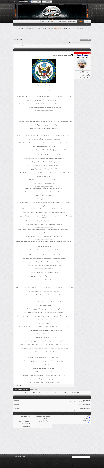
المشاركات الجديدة (86, 25)
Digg (87, 416)
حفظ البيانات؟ (27, 1)
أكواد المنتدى (27, 416)
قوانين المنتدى (26, 426)
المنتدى (80, 21)
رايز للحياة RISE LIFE (78, 28)
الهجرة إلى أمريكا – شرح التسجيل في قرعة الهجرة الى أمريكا (63, 393)
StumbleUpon (85, 420)
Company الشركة (72, 21)
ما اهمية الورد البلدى (85, 408)
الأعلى (15, 389)
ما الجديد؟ (87, 21)
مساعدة (16, 2)
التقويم (74, 25)
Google (86, 423)
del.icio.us (86, 418)
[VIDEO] (28, 422)
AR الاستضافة (62, 21)
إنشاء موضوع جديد (85, 40)
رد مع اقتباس (17, 385)
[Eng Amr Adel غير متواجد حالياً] (82, 63)
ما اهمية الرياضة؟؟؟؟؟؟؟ (84, 404)
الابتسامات (27, 418)
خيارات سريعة (61, 25)
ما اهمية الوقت (86, 400)
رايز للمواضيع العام (63, 28)
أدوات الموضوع (22, 45)
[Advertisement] (52, 34)
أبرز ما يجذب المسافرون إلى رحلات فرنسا (35, 393)
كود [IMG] (27, 420)
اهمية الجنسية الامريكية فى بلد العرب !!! (73, 42)
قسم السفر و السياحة (47, 28)
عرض (16, 45)
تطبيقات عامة (68, 25)
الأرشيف (19, 456)
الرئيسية (23, 456)
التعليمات (79, 25)
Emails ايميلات (45, 21)
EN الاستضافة (54, 21)
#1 (14, 50)
